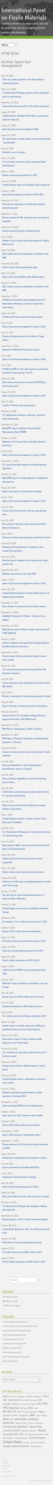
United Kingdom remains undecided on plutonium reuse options (24, 1081)
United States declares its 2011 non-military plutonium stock (26, 1231)
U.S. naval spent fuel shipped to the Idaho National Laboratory (24, 467)
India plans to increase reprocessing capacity (22, 1242)
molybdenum (24, 1415)
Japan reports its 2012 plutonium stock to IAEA (22, 1115)
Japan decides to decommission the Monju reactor (24, 606)
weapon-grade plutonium (16, 1446)
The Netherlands (21, 1438)
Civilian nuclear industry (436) (14, 1344)
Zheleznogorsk (36, 1446)
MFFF (15, 1415)
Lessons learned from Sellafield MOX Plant (20, 1167)
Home (4, 1460)
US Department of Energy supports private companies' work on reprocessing (25, 95)
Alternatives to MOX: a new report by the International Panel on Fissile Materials (25, 847)
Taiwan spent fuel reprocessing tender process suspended (22, 860)
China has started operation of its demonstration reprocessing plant (23, 81)
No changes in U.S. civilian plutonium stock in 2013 (24, 922)
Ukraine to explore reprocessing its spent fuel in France (26, 537)
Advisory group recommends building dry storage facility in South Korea (23, 807)
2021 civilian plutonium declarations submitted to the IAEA (25, 289)
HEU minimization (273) (12, 1352)
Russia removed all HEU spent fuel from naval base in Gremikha (25, 220)
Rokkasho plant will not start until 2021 (19, 574)
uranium (26, 1443)
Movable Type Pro (44, 1481)
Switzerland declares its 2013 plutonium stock (22, 1006)
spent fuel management (34, 1434)
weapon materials (38, 1443)
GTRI (39, 1404)
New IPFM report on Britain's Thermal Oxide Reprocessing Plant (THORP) (21, 430)
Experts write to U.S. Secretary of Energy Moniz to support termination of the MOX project (24, 717)
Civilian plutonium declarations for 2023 (19, 175)
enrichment (14, 1400)
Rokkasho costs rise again (13, 152)
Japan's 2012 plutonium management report (21, 1135)
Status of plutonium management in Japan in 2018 (24, 455)
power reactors (21, 1423)
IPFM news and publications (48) (16, 1357)
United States (12, 1442)
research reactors (11, 1430)
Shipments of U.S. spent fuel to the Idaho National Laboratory (24, 444)
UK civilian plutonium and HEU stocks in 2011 (22, 1252)
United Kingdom (37, 1438)
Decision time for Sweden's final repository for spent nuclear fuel (25, 562)
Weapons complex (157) (12, 1348)
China (46, 1396)
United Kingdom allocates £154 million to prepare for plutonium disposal (25, 118)
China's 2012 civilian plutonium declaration (21, 1125)
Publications (6, 1466)
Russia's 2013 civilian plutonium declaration (21, 931)
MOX (32, 1415)
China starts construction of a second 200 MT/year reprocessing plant (24, 384)
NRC (11, 1419)
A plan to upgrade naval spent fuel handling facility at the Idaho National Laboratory (25, 645)
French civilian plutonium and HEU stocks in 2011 (24, 1262)
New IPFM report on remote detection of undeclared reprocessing (24, 480)
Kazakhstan (7, 1415)
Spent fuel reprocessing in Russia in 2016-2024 (22, 195)
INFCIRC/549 (9, 1411)
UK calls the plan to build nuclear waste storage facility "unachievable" (26, 141)
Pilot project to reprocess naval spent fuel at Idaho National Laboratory (24, 526)
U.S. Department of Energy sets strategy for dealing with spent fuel (24, 1208)
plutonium (21, 1419)
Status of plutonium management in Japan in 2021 (24, 327)
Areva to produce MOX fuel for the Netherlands (22, 1106)
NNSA (6, 1419)
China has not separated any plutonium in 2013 (22, 951)
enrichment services (29, 1400)
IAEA (30, 1408)
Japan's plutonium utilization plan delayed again (23, 277)
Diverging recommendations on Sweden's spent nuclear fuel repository (22, 549)
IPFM (19, 1412)
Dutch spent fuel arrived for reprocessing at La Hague (25, 1196)
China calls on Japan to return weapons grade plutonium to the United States (22, 1041)
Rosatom (33, 1431)
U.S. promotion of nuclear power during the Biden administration (24, 164)
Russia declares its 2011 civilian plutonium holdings (25, 1219)
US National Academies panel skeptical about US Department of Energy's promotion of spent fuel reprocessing (23, 303)
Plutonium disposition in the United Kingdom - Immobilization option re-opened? (22, 767)
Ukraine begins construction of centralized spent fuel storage (25, 910)
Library (4, 1469)
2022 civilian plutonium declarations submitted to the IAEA (25, 256)
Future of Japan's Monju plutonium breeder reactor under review (24, 658)
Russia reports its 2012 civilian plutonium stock (22, 997)
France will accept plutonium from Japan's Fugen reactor (23, 338)
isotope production (30, 1412)
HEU (45, 1403)
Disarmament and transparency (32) (17, 1331)
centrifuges (37, 1397)
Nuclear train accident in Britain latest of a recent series (23, 1068)
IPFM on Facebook (13, 1306)
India (36, 1408)
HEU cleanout (11, 1407)
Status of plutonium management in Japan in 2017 (24, 501)
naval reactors (41, 1415)
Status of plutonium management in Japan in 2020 (24, 359)
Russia (42, 1430)
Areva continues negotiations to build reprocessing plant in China (24, 781)
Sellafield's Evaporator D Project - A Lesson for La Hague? (23, 618)
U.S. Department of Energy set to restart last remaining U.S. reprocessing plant (26, 834)
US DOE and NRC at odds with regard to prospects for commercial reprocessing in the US (25, 371)
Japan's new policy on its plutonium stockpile (21, 491)
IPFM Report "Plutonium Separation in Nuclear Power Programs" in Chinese (25, 740)
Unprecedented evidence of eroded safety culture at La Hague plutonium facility (26, 595)
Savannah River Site (13, 1434)
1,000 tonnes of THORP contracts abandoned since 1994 (24, 972)
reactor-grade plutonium (15, 1426)
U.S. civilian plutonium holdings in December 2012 (24, 1016)
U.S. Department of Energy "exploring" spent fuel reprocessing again (23, 417)
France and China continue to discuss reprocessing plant (24, 513)
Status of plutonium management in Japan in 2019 (24, 396)
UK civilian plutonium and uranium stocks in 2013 (24, 941)
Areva (6, 1396)
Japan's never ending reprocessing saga (19, 267)
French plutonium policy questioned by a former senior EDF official (26, 685)
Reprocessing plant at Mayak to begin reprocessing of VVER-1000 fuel (25, 631)
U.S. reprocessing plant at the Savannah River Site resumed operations (24, 671)
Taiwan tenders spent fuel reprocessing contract (23, 872)
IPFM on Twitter (12, 1301)
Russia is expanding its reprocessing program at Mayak (26, 696)
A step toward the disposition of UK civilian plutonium (25, 106)
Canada (29, 1397)
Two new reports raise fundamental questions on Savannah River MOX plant (23, 897)
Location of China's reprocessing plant (18, 405)
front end (23, 1404)
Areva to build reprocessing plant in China (20, 1187)
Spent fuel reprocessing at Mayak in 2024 (20, 129)
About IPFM (6, 1472)
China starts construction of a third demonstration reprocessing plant (23, 206)
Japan (41, 1411)
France (15, 1404)
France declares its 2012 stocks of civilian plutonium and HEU (25, 1146)
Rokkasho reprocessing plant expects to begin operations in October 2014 (22, 1094)
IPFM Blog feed (12, 1297)
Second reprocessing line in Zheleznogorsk (21, 231)
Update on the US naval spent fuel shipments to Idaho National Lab (25, 243)
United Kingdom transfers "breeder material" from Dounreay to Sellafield (24, 821)
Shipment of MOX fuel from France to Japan (21, 350)
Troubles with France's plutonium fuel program (22, 317)
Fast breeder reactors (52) (13, 1339)
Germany (31, 1404)
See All (17, 1391)
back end (13, 1397)
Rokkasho (25, 1431)
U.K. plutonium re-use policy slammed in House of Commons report (24, 1054)
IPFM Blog (10, 54)
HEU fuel (23, 1408)
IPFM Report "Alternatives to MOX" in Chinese (22, 729)
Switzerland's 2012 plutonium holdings (19, 1177)
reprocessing (35, 1426)
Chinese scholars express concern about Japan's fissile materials (26, 754)
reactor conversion (36, 1423)
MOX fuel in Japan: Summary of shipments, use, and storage (24, 985)
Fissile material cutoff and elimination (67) (20, 1326)
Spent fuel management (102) (14, 1335)
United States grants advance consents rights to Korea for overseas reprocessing (25, 794)
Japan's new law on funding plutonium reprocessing (24, 706)
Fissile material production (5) (15, 1322)
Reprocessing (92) (10, 1361)
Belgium (21, 1397)
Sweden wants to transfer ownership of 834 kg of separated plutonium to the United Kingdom (23, 1028)
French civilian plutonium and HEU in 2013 (21, 960)
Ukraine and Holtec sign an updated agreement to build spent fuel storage (26, 884)
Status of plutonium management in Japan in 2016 (24, 583)
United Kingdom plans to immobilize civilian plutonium (26, 185)
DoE (5, 1400)
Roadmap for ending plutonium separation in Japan (24, 1158)
